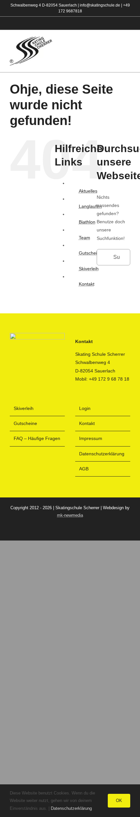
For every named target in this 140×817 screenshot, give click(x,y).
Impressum (90, 438)
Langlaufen (90, 206)
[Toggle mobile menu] (127, 51)
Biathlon (87, 222)
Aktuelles (88, 191)
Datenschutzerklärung (101, 453)
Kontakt (86, 284)
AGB (84, 468)
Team (84, 237)
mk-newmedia (70, 515)
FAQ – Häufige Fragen (37, 438)
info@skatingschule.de (100, 5)
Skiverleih (89, 268)
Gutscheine (90, 253)
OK (119, 800)
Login (85, 408)
